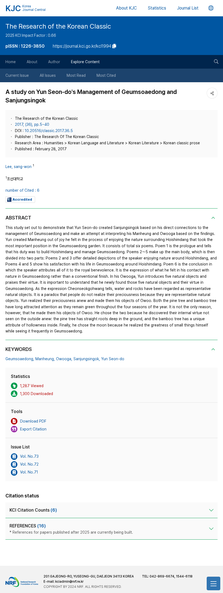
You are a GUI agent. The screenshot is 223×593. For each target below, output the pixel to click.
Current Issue (17, 75)
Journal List (188, 8)
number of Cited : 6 (22, 190)
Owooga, (64, 359)
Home (10, 62)
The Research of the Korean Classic (58, 26)
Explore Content (85, 62)
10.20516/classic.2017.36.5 (49, 131)
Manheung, (45, 359)
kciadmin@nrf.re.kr (69, 581)
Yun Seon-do (112, 359)
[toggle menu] (213, 583)
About (32, 62)
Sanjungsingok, (86, 359)
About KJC (126, 8)
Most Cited (106, 75)
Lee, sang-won (18, 166)
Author (54, 62)
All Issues (48, 75)
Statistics (157, 8)
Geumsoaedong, (19, 359)
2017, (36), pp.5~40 (32, 124)
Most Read (76, 75)
